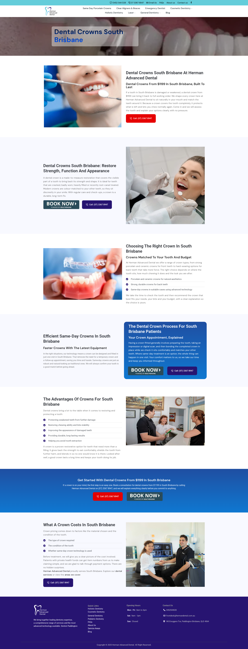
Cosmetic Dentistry (180, 8)
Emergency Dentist (155, 8)
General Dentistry (150, 12)
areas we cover (72, 574)
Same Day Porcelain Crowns (97, 8)
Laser (131, 12)
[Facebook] (191, 3)
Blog (168, 12)
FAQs (161, 2)
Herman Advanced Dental (56, 571)
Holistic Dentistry (114, 12)
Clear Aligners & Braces (128, 8)
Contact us (182, 2)
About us (170, 2)
